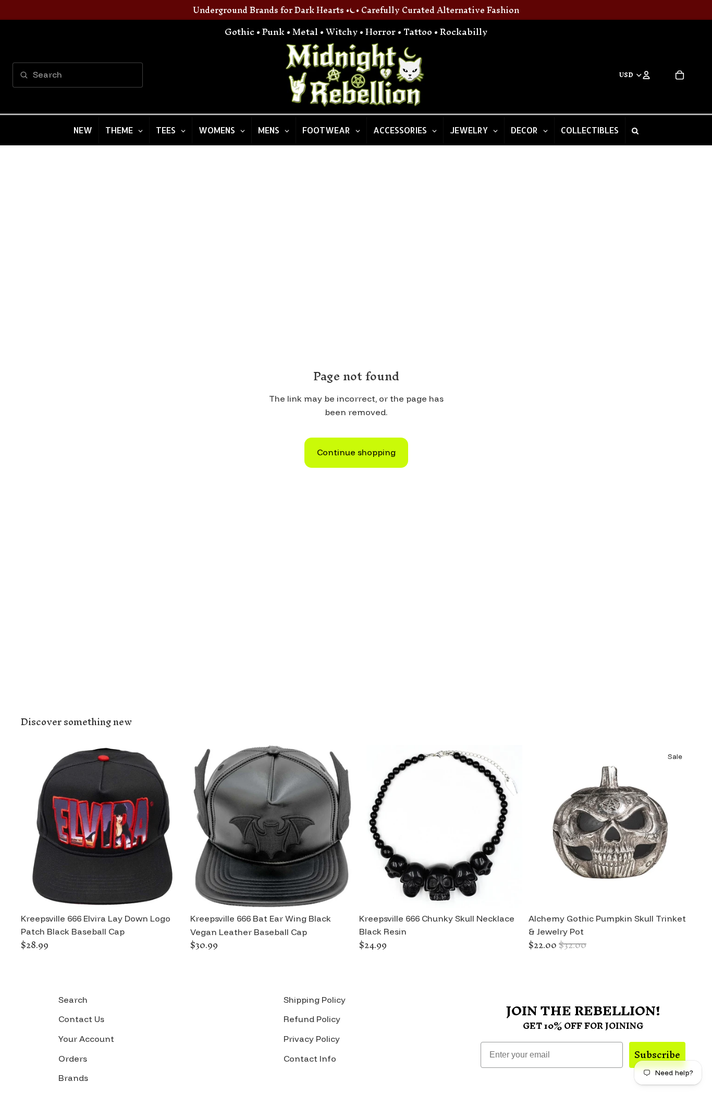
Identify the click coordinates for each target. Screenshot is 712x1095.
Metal (305, 31)
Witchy (342, 31)
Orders (72, 1058)
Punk (273, 31)
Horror (380, 31)
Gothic (239, 31)
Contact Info (310, 1058)
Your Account (86, 1039)
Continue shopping (356, 452)
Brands (73, 1078)
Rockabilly (463, 31)
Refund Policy (312, 1019)
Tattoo (417, 31)
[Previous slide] (36, 826)
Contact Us (81, 1019)
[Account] (646, 75)
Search (73, 999)
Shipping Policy (315, 999)
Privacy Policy (312, 1039)
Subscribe (657, 1054)
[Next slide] (168, 826)
